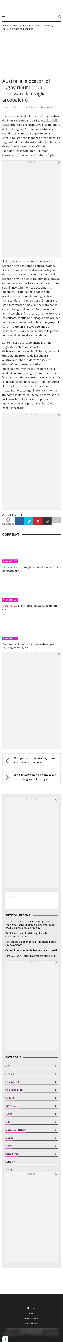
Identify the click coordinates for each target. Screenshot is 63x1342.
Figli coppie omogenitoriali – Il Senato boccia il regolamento (30, 943)
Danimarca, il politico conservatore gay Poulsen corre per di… (28, 646)
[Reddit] (47, 521)
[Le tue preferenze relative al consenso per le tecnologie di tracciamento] (5, 1339)
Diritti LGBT (12, 1105)
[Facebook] (19, 521)
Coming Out (12, 1082)
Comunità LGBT (31, 25)
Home (5, 25)
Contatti (31, 1313)
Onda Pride (11, 1153)
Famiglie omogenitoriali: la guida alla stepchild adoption (26, 935)
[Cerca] (11, 904)
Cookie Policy (31, 1323)
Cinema (9, 1074)
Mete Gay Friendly (15, 1129)
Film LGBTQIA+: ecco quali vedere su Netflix (30, 955)
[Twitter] (28, 521)
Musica (9, 1137)
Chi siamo (31, 1308)
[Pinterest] (37, 521)
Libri (8, 1121)
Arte (7, 1066)
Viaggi (9, 1169)
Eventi (8, 1113)
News (16, 25)
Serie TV (10, 1161)
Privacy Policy (31, 1318)
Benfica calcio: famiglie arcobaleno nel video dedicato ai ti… (31, 569)
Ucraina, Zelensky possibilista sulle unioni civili (29, 607)
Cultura (9, 1097)
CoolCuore (31, 7)
